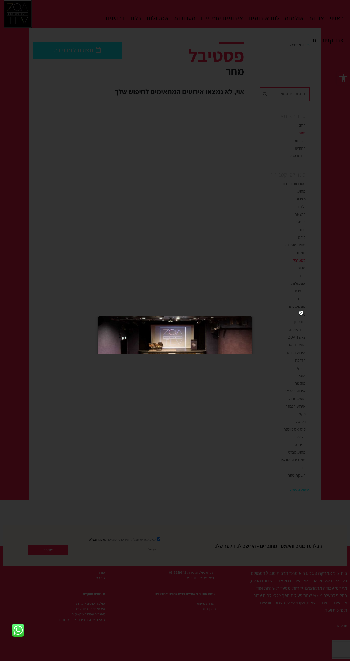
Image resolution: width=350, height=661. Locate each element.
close (301, 313)
